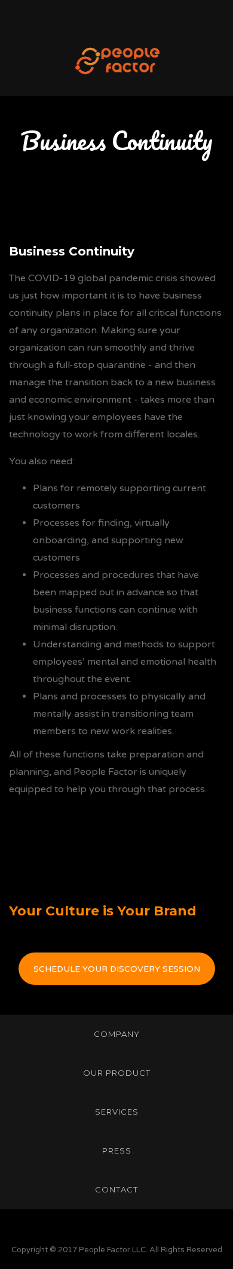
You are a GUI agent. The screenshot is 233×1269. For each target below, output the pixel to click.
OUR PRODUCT (117, 1073)
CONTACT (116, 1189)
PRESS (116, 1150)
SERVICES (117, 1111)
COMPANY (117, 1034)
